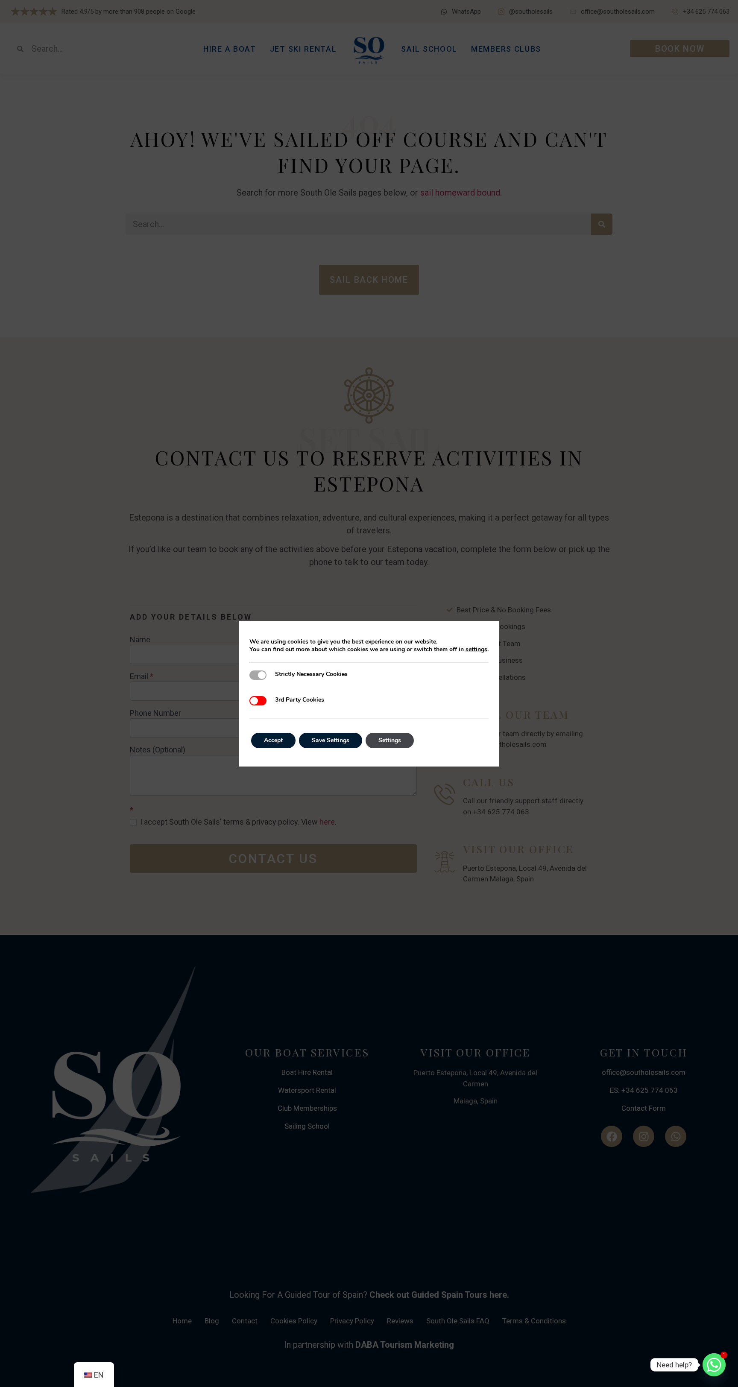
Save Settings (330, 740)
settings (476, 649)
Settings (389, 740)
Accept (273, 740)
